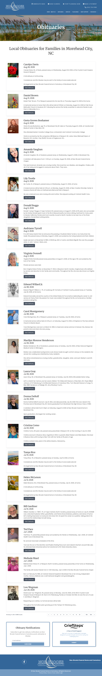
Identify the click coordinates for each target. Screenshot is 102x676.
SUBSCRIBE (27, 644)
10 (79, 614)
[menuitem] (48, 12)
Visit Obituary (29, 88)
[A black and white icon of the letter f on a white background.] (24, 662)
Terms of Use (51, 673)
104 (91, 614)
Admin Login (59, 673)
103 (87, 614)
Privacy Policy (43, 673)
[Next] (94, 614)
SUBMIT (74, 642)
